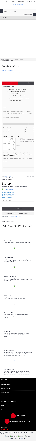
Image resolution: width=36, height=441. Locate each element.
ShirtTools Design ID (7, 197)
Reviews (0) (26, 83)
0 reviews (11, 216)
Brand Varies (8, 176)
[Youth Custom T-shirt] (18, 71)
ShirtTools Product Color (8, 194)
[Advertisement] (18, 38)
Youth (12, 221)
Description (9, 83)
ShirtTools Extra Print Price (8, 196)
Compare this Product (24, 213)
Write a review (18, 216)
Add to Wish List (11, 213)
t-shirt (8, 221)
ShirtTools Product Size (8, 192)
